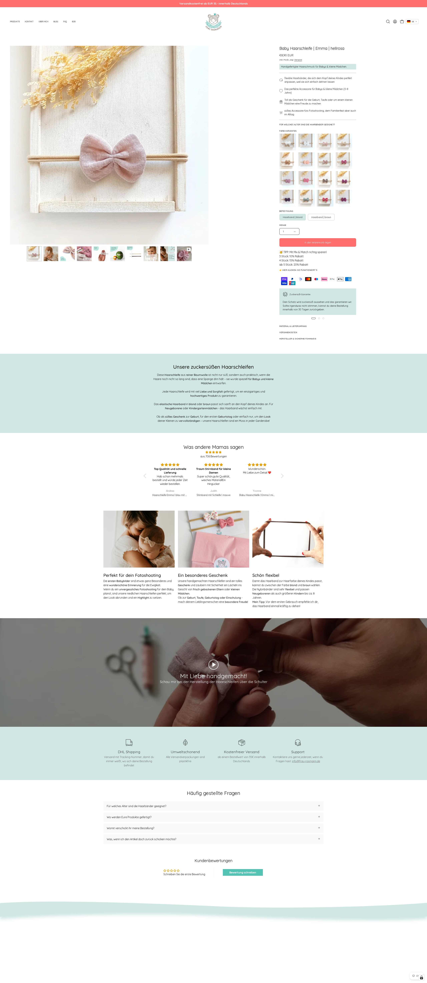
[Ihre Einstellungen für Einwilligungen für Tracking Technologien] (421, 977)
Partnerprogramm (114, 948)
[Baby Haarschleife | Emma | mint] (306, 198)
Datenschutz (111, 937)
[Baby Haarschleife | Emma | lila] (343, 179)
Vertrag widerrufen (115, 932)
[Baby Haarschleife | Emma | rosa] (343, 160)
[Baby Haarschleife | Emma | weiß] (287, 142)
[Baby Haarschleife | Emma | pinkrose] (306, 179)
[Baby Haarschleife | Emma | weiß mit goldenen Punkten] (306, 142)
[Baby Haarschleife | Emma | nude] (306, 160)
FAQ (151, 937)
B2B (151, 943)
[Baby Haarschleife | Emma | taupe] (325, 179)
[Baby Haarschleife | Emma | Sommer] (325, 198)
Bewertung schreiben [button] (242, 872)
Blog (151, 932)
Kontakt (154, 921)
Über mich (155, 926)
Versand (298, 59)
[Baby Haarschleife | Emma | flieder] (287, 179)
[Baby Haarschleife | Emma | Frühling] (325, 142)
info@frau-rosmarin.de (306, 761)
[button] (15, 21)
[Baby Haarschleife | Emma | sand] (287, 160)
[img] (213, 452)
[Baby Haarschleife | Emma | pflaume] (287, 198)
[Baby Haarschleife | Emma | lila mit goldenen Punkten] (343, 198)
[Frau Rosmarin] (213, 21)
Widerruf (108, 926)
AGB (106, 921)
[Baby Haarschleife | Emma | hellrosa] (34, 253)
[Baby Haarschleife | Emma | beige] (343, 142)
